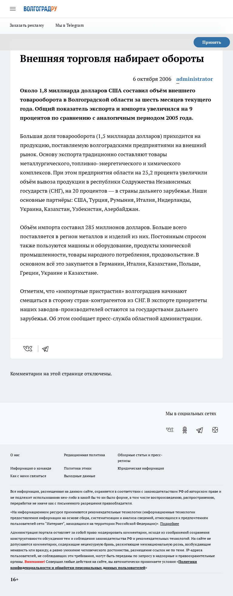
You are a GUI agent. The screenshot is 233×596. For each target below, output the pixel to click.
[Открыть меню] (12, 9)
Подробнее (169, 523)
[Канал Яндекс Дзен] (215, 430)
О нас (15, 455)
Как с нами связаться (28, 476)
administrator (194, 78)
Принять (211, 42)
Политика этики (77, 468)
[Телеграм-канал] (200, 430)
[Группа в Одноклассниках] (184, 430)
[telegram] (47, 348)
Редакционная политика (84, 455)
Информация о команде (30, 468)
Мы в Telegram (70, 25)
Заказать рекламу (27, 25)
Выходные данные (79, 476)
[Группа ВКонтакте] (169, 430)
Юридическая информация (141, 468)
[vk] (28, 348)
